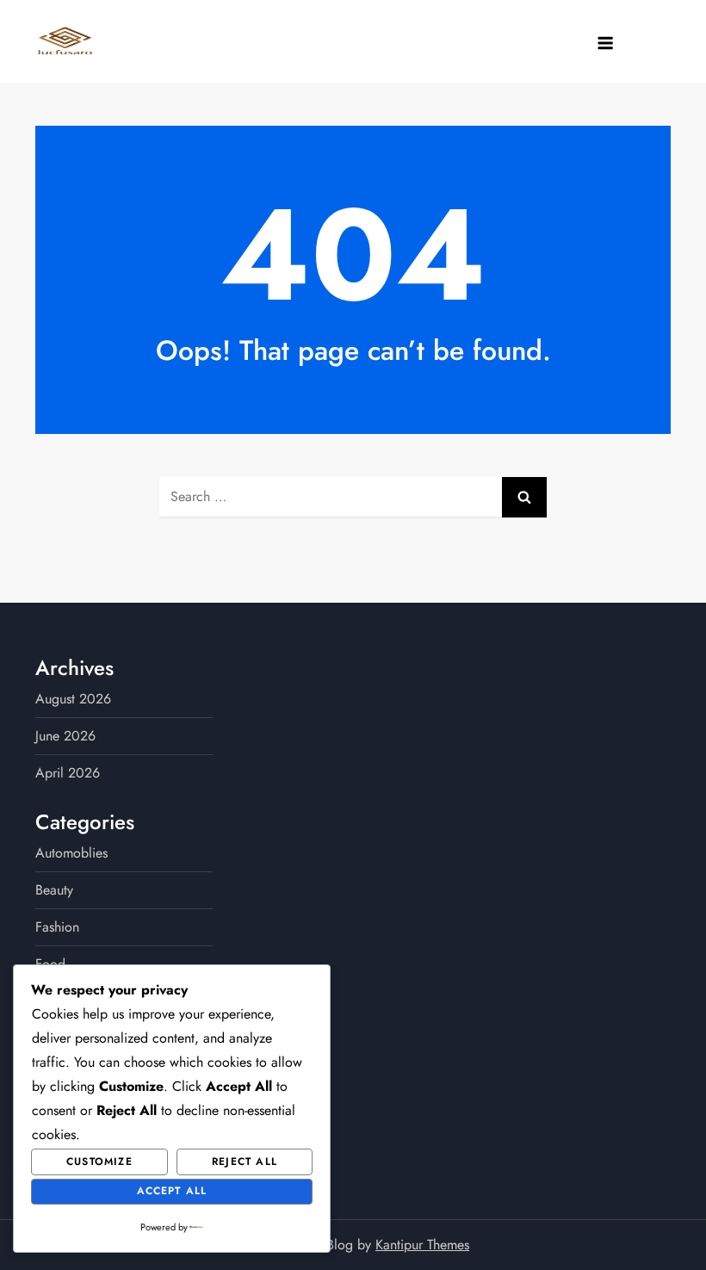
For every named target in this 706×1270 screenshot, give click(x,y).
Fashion (57, 927)
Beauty (54, 890)
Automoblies (71, 853)
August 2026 (73, 699)
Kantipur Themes (422, 1245)
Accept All (172, 1191)
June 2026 (65, 736)
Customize (99, 1161)
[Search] (524, 497)
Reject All (244, 1161)
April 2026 (67, 773)
